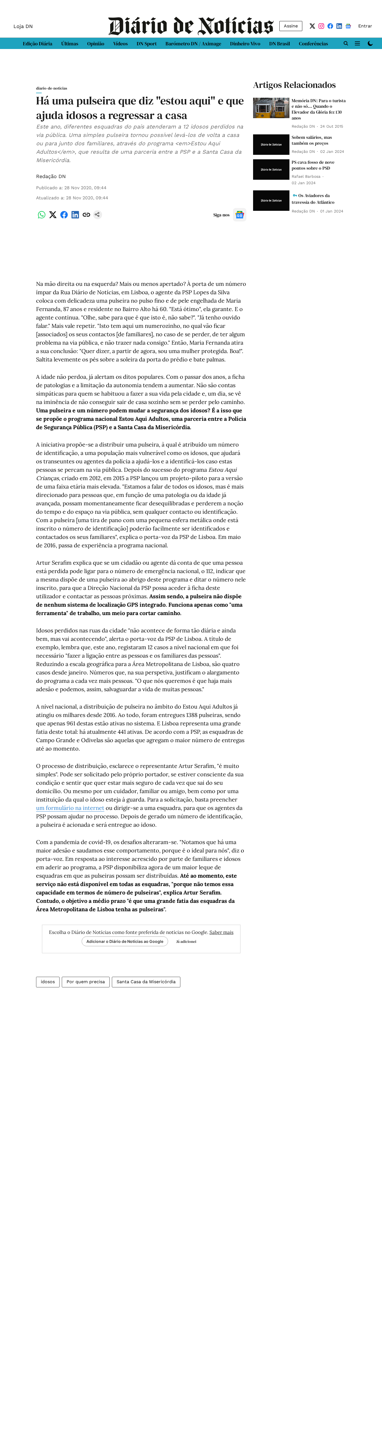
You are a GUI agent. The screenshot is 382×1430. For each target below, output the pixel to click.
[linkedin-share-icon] (75, 217)
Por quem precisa (86, 981)
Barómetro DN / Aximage (193, 43)
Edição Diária (37, 43)
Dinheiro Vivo (245, 43)
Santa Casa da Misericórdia (146, 981)
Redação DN (51, 176)
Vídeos (120, 43)
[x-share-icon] (52, 217)
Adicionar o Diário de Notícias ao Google (124, 941)
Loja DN (23, 26)
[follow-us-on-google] (239, 214)
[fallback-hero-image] (271, 108)
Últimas (69, 43)
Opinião (95, 43)
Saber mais (221, 932)
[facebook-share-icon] (64, 217)
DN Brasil (279, 43)
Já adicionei (186, 941)
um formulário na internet (70, 807)
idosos (48, 981)
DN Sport (147, 43)
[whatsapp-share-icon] (41, 217)
